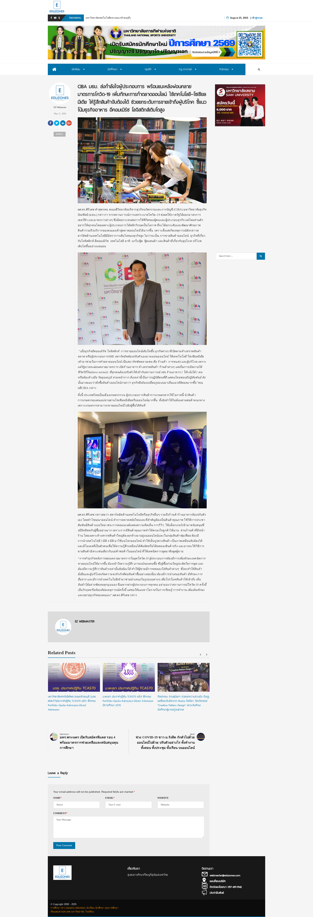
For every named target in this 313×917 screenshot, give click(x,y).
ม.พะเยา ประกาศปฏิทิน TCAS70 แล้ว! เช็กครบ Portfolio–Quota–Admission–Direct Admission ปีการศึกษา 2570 (128, 701)
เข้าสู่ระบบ (257, 17)
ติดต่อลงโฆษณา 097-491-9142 (226, 887)
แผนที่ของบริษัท (218, 881)
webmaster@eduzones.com (225, 875)
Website (163, 797)
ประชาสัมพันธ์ (217, 892)
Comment (60, 813)
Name (57, 797)
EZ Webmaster (60, 107)
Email (110, 797)
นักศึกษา (60, 134)
